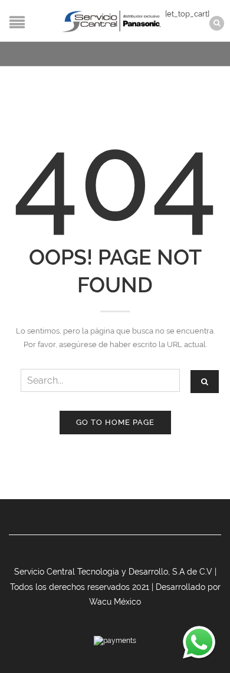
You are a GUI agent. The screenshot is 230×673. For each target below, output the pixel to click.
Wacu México (115, 601)
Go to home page (115, 422)
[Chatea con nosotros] (199, 642)
